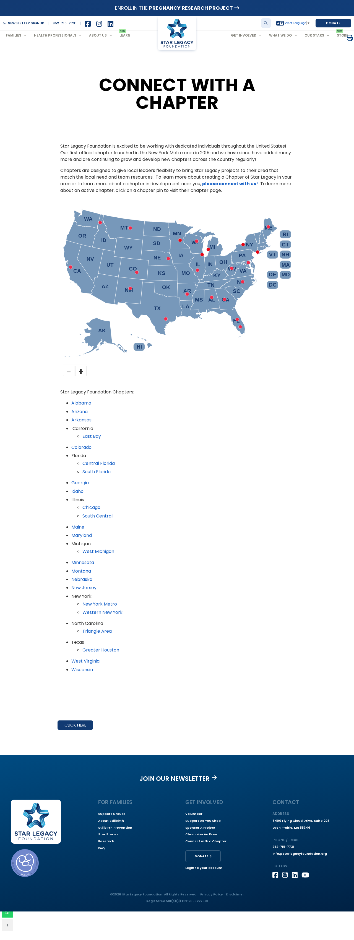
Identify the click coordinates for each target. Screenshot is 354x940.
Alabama (81, 403)
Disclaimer (235, 894)
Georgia (80, 483)
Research (106, 841)
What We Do (280, 35)
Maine (77, 527)
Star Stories (108, 834)
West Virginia (85, 661)
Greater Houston (100, 650)
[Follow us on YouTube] (306, 875)
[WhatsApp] (7, 912)
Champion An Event (202, 834)
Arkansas (81, 420)
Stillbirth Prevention (115, 827)
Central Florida (98, 463)
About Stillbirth (111, 820)
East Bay (91, 436)
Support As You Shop (203, 820)
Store (342, 35)
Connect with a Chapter (206, 841)
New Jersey (84, 587)
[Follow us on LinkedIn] (296, 875)
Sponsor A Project (200, 827)
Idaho (77, 491)
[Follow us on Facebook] (277, 875)
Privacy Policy (211, 894)
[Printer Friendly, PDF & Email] (350, 37)
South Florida (96, 471)
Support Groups (112, 814)
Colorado (81, 447)
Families (13, 35)
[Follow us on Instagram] (287, 875)
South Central (97, 516)
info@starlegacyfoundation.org (299, 853)
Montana (81, 571)
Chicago (91, 507)
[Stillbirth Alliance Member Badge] (25, 863)
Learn (124, 35)
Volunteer (193, 814)
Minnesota (82, 562)
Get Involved (243, 35)
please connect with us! (230, 184)
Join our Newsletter (174, 778)
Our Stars (314, 35)
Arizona (79, 411)
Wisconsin (82, 669)
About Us (98, 35)
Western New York (102, 612)
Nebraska (81, 579)
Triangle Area (97, 631)
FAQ (101, 848)
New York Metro (99, 604)
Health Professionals (55, 35)
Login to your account (204, 868)
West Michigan (98, 551)
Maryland (81, 535)
